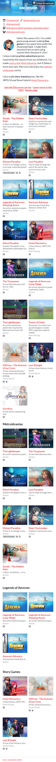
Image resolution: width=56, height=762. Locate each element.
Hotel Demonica (39, 80)
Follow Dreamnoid (45, 3)
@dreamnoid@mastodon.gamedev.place (27, 28)
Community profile (15, 760)
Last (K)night (35, 365)
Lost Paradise (36, 161)
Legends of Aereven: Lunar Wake (40, 283)
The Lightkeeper (11, 322)
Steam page (31, 90)
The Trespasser (11, 281)
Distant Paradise (12, 161)
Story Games (11, 672)
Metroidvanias (13, 424)
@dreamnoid (13, 24)
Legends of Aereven (16, 588)
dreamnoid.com (31, 20)
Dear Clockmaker (38, 118)
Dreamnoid (13, 20)
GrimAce (8, 408)
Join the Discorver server (17, 87)
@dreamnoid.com (15, 31)
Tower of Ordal (37, 322)
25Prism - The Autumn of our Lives (15, 366)
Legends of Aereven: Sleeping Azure (14, 204)
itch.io (5, 760)
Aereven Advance (38, 202)
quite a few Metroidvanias (23, 63)
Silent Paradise (11, 243)
